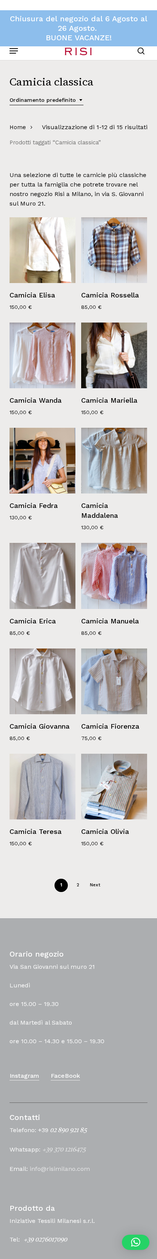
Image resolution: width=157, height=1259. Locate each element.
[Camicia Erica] (42, 576)
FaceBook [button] (65, 1075)
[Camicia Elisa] (42, 250)
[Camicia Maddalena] (114, 460)
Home (18, 127)
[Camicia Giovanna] (42, 681)
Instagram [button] (24, 1075)
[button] (14, 51)
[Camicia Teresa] (42, 786)
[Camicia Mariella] (114, 355)
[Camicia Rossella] (114, 250)
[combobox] (46, 100)
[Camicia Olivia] (114, 786)
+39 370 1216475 (64, 1150)
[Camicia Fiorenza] (114, 681)
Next (95, 884)
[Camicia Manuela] (114, 576)
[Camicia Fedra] (42, 460)
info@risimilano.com (60, 1168)
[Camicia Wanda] (42, 355)
